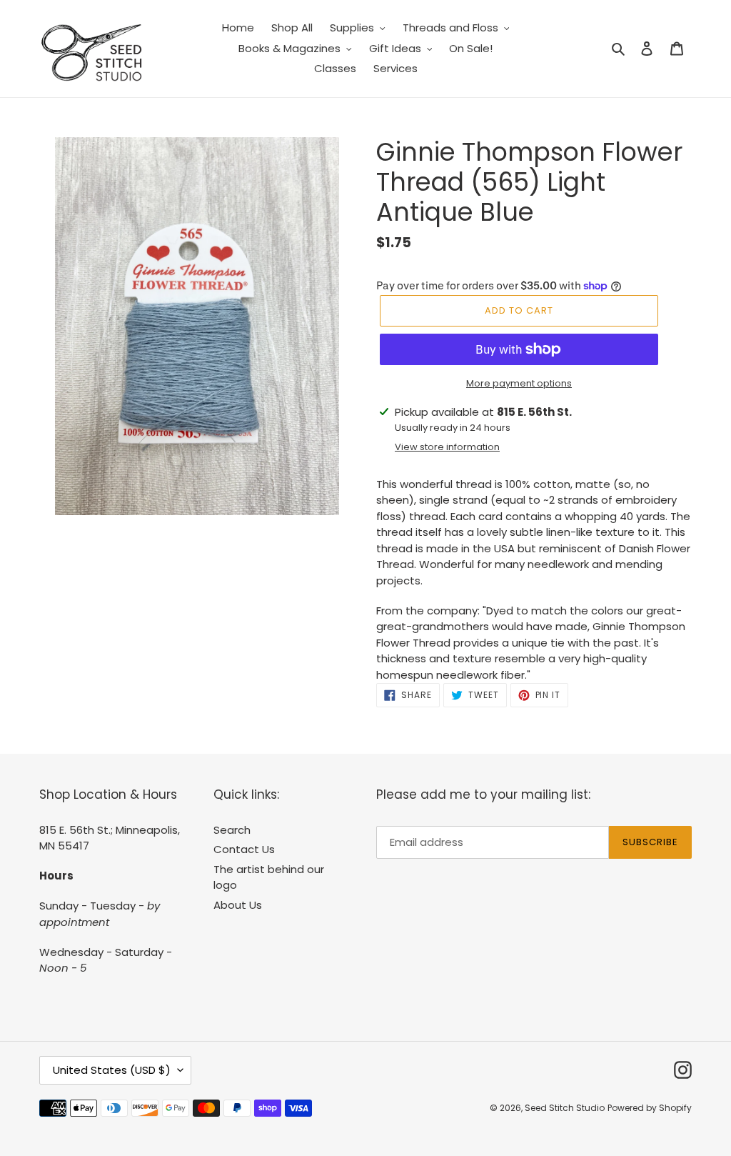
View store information (447, 447)
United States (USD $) (112, 1069)
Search (232, 829)
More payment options (519, 383)
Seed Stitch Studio (565, 1108)
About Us (237, 904)
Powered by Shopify (650, 1108)
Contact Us (244, 849)
